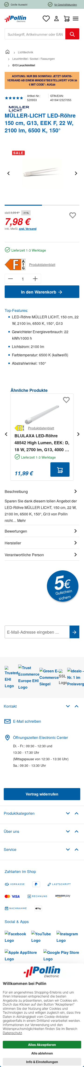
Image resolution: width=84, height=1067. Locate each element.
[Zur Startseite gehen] (15, 18)
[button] (72, 706)
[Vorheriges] (8, 173)
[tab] (42, 505)
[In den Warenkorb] (60, 469)
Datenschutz (34, 642)
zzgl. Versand (27, 229)
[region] (42, 176)
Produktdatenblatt (42, 264)
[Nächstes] (75, 173)
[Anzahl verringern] (10, 279)
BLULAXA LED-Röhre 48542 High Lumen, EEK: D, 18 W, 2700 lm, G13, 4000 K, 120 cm (41, 443)
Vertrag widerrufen (42, 794)
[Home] (7, 52)
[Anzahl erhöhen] (35, 279)
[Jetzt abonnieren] (74, 632)
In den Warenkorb (39, 292)
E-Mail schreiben (27, 721)
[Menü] (76, 19)
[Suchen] (72, 33)
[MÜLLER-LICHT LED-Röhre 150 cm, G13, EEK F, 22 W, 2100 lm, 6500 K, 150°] (42, 173)
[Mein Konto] (56, 18)
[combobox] (35, 33)
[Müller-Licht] (42, 109)
